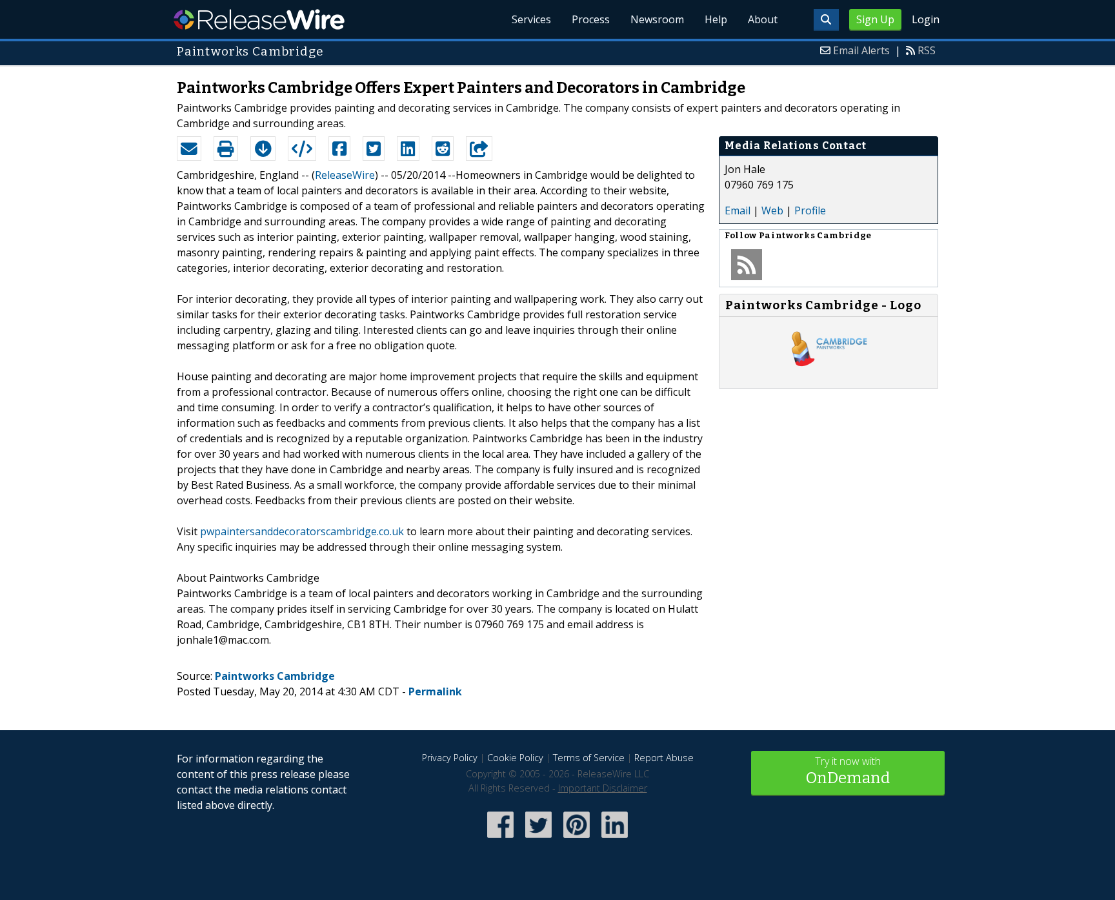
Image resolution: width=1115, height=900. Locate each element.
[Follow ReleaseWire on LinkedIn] (614, 839)
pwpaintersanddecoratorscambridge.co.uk (302, 531)
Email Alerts (861, 50)
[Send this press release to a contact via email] (189, 148)
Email (737, 210)
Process (591, 19)
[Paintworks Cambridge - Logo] (828, 375)
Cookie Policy (515, 758)
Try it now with (848, 770)
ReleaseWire (259, 19)
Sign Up (875, 19)
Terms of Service (589, 758)
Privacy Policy (449, 758)
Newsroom (657, 19)
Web (772, 210)
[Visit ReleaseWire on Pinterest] (576, 839)
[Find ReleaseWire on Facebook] (500, 839)
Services (531, 19)
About (763, 19)
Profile (810, 210)
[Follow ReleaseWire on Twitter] (538, 839)
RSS (927, 50)
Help (716, 19)
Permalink (435, 691)
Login (925, 19)
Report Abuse (664, 758)
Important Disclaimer (602, 788)
